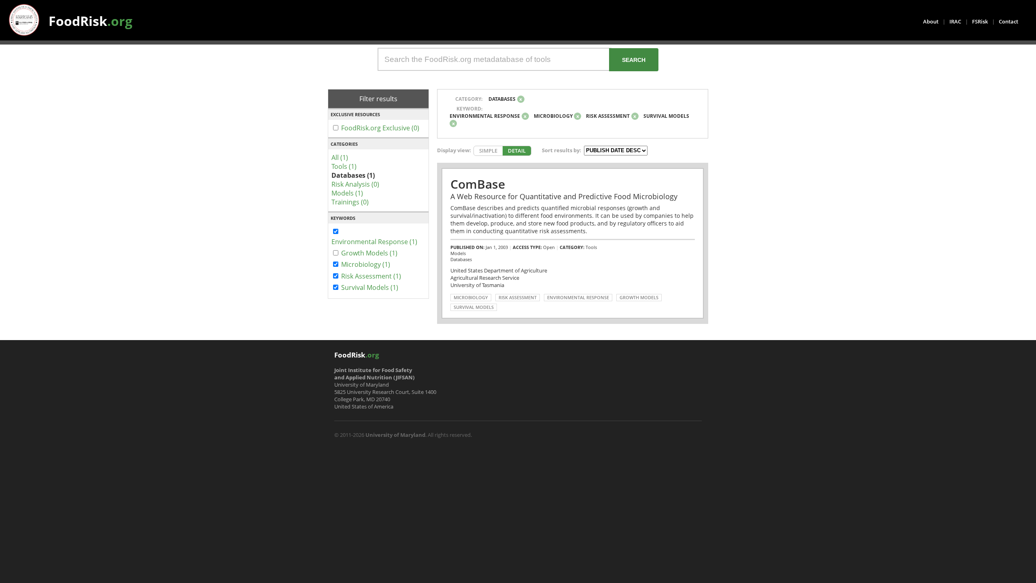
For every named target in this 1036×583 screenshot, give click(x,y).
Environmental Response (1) (374, 241)
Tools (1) (344, 166)
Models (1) (347, 193)
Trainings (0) (350, 202)
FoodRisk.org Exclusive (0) (380, 127)
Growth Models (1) (369, 253)
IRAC (955, 21)
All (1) (339, 157)
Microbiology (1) (365, 264)
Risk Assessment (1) (371, 276)
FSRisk (980, 21)
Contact (1008, 21)
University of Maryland (395, 434)
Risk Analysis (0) (355, 184)
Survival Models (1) (369, 287)
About (930, 21)
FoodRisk (90, 21)
